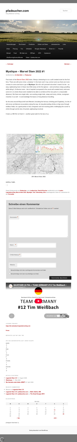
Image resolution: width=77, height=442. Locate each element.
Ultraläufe (29, 49)
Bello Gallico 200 (35, 392)
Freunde (60, 49)
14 (54, 410)
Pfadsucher (28, 75)
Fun (22, 49)
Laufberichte (33, 190)
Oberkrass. (9, 380)
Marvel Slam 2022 (23, 79)
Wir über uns (23, 53)
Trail (34, 192)
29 (63, 414)
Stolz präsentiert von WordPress (38, 430)
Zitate (8, 49)
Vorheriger (9, 64)
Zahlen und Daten (43, 44)
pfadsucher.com (17, 10)
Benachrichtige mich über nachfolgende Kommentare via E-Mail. (28, 270)
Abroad (8, 53)
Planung (15, 49)
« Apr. (18, 418)
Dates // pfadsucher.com (33, 57)
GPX (39, 53)
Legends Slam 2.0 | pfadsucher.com (17, 392)
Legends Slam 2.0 (11, 378)
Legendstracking (10, 192)
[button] (7, 127)
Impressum (47, 53)
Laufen (61, 190)
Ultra (44, 192)
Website (12, 265)
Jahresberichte (55, 44)
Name (13, 244)
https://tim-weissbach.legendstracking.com (18, 326)
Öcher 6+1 (52, 49)
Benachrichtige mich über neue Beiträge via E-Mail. (25, 274)
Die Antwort (22, 44)
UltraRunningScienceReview (14, 57)
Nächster (67, 64)
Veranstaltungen (11, 44)
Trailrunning (39, 192)
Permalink (11, 194)
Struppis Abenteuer (40, 49)
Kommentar (14, 217)
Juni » (55, 418)
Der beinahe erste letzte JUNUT (15, 382)
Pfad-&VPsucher (42, 190)
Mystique (29, 192)
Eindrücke (32, 44)
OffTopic (32, 53)
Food (15, 53)
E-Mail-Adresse (15, 254)
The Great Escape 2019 (37, 394)
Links (64, 44)
